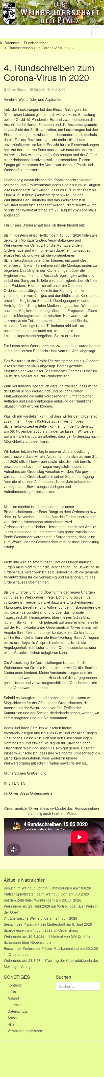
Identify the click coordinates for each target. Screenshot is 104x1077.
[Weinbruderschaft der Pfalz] (52, 12)
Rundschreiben (36, 42)
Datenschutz (18, 1011)
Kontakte (15, 985)
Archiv (12, 1017)
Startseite (12, 42)
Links (12, 991)
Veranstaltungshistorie (25, 1030)
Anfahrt (13, 998)
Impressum (16, 1004)
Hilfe (11, 1024)
